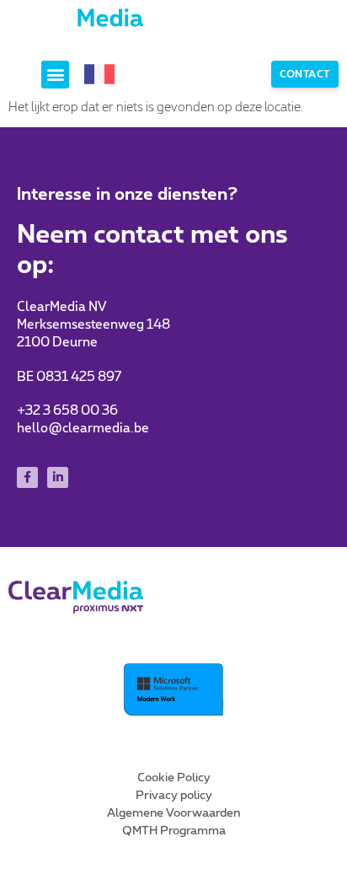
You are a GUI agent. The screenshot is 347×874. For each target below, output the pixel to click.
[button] (55, 74)
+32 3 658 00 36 (67, 411)
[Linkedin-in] (57, 477)
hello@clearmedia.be (83, 428)
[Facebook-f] (27, 477)
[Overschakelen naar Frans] (99, 74)
